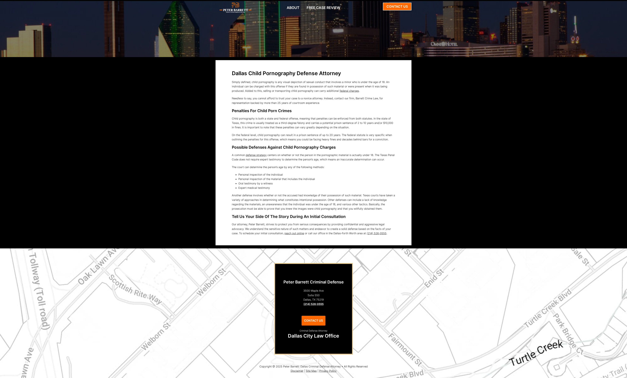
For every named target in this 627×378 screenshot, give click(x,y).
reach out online (294, 233)
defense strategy (256, 155)
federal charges (349, 90)
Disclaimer (297, 370)
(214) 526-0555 (376, 233)
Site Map (311, 370)
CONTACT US (397, 6)
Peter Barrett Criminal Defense (313, 282)
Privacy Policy (328, 370)
